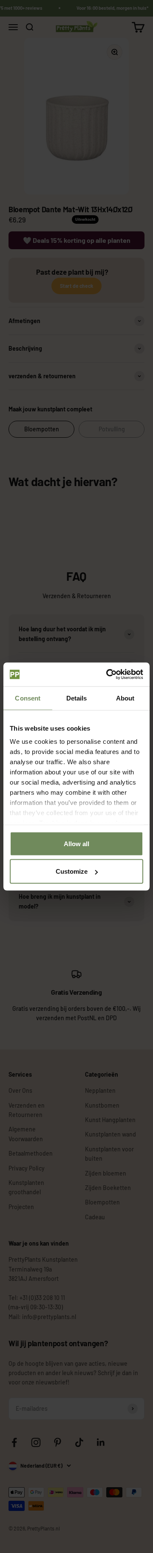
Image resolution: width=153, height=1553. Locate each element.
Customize (72, 871)
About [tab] (125, 697)
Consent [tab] (27, 697)
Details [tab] (76, 697)
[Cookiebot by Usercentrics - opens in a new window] (108, 674)
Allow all (76, 843)
